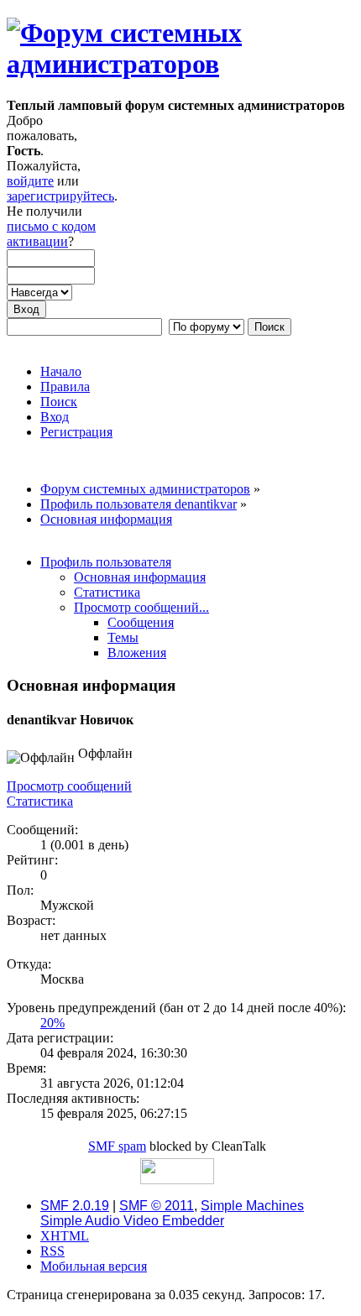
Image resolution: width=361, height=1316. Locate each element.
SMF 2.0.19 (74, 1205)
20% (52, 1023)
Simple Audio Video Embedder (132, 1221)
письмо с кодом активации (51, 233)
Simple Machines (252, 1205)
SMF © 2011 (156, 1205)
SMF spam (117, 1146)
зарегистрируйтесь (60, 196)
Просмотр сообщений (69, 786)
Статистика (40, 801)
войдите (30, 181)
